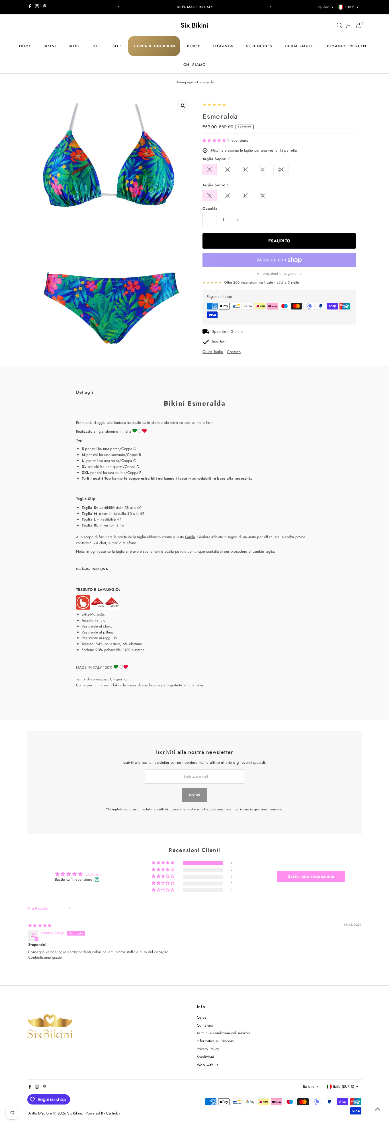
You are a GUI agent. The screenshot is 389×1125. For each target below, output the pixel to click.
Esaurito (279, 241)
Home (25, 46)
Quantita (210, 208)
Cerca (201, 1017)
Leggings (223, 46)
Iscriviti (194, 795)
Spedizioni (205, 1057)
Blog (74, 46)
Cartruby (113, 1113)
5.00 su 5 (93, 874)
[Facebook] (29, 7)
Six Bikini (194, 25)
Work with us (207, 1065)
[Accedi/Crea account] (348, 25)
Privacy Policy (208, 1049)
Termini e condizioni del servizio (223, 1033)
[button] (214, 140)
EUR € (350, 7)
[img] (40, 925)
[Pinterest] (45, 7)
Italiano (323, 7)
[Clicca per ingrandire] (183, 106)
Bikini (50, 46)
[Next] (270, 7)
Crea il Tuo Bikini (154, 46)
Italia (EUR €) (344, 1086)
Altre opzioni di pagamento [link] (279, 273)
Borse (193, 46)
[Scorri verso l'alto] (377, 1109)
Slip (116, 46)
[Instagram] (37, 7)
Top (96, 46)
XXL (281, 169)
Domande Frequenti (347, 46)
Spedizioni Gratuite (227, 331)
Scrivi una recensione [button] (311, 876)
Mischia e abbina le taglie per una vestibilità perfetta (254, 150)
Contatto (234, 352)
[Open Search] (339, 25)
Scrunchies (259, 46)
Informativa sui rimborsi (216, 1041)
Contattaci (205, 1025)
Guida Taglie (299, 46)
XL (263, 169)
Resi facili (220, 341)
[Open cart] (359, 25)
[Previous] (118, 7)
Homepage (184, 82)
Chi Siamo (194, 64)
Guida (190, 537)
